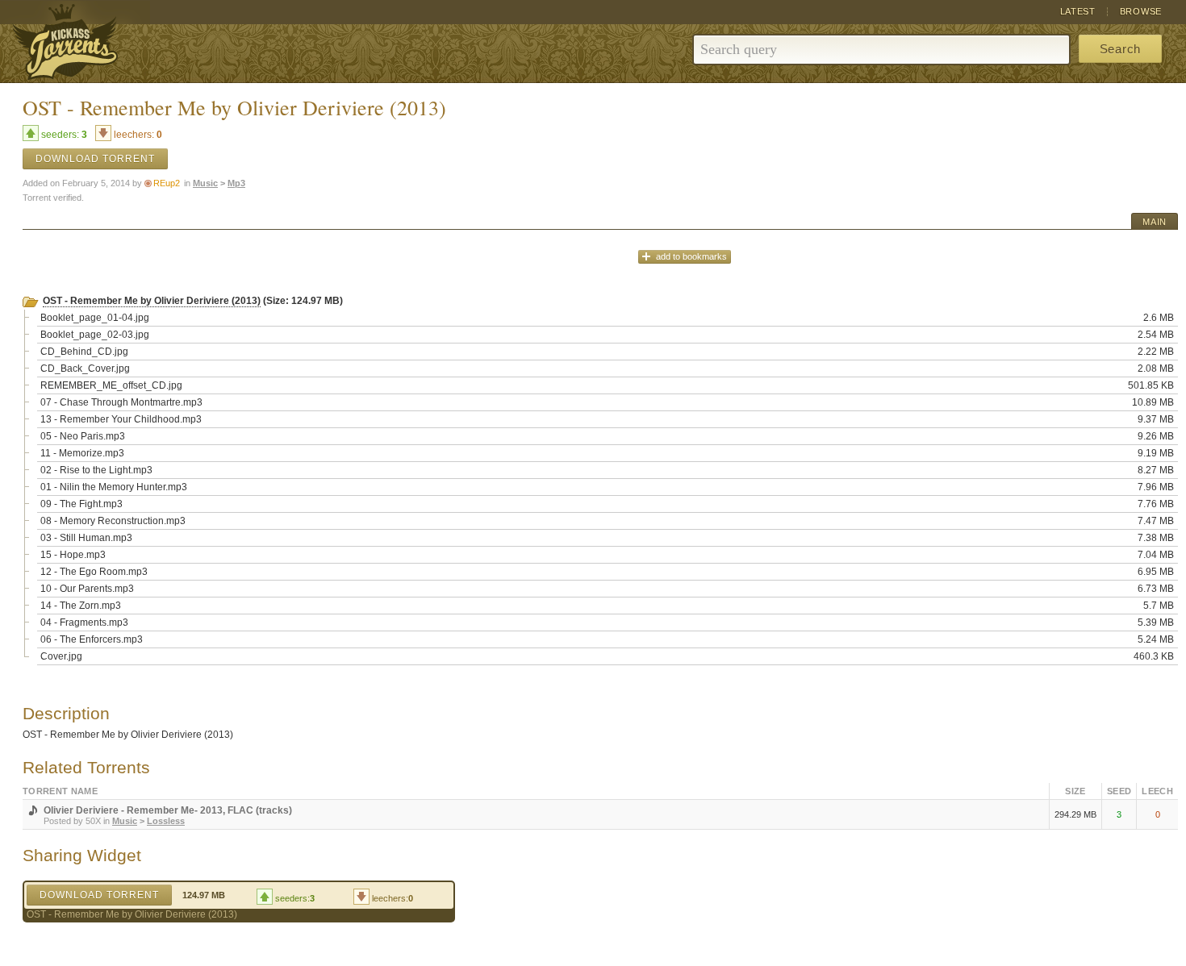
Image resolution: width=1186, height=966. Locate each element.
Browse (1141, 11)
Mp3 (236, 183)
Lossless (166, 821)
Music (205, 183)
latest (1078, 11)
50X (93, 821)
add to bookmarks (691, 256)
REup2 (166, 183)
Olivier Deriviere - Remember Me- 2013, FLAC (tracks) (168, 810)
